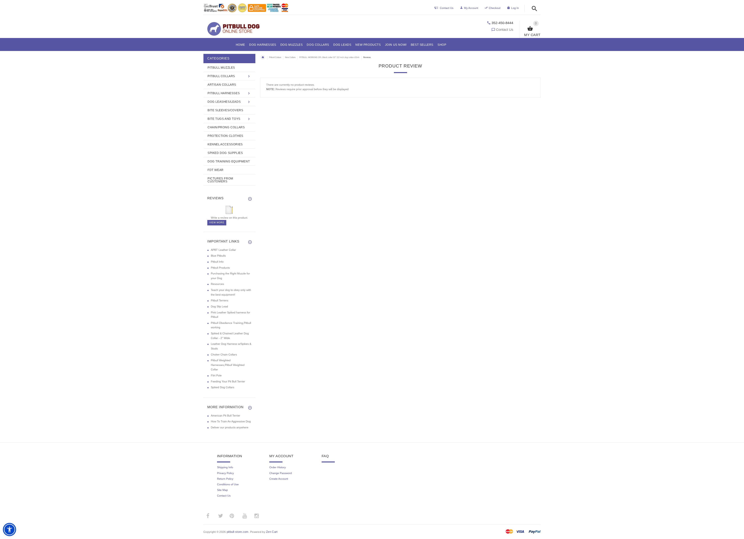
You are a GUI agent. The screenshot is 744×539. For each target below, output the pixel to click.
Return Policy (225, 478)
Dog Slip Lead (219, 306)
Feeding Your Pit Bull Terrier (228, 381)
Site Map (222, 490)
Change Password (280, 473)
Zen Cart (271, 531)
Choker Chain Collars (224, 354)
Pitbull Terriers (219, 300)
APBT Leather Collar (223, 249)
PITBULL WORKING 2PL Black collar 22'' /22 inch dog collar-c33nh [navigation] (329, 57)
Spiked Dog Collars (222, 387)
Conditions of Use (228, 484)
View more (216, 222)
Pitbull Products (220, 267)
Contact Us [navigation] (446, 7)
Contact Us (504, 30)
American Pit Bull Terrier (225, 415)
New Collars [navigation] (290, 57)
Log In (515, 7)
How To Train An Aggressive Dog (231, 421)
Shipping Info (225, 467)
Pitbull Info (217, 261)
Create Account (278, 478)
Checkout (494, 7)
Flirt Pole (216, 375)
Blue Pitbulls (218, 255)
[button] (533, 8)
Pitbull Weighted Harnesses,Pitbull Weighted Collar (228, 365)
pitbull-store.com (238, 531)
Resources (217, 283)
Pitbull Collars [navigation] (275, 57)
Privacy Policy (225, 473)
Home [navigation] (262, 57)
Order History (277, 467)
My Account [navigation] (471, 7)
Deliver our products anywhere (229, 427)
